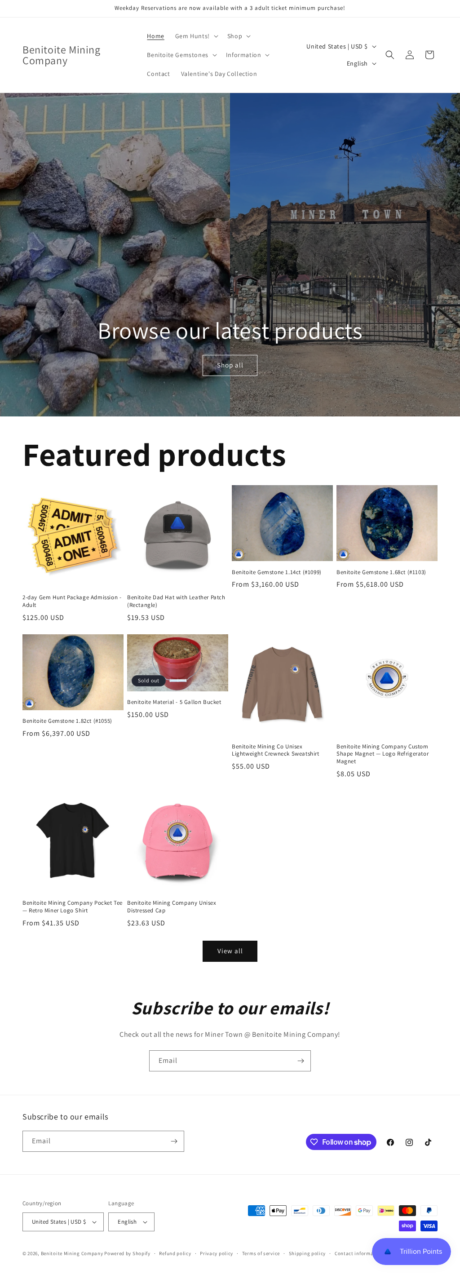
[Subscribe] (300, 1060)
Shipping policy (307, 1253)
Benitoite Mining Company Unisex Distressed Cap (172, 906)
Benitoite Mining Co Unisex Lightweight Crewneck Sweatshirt (275, 750)
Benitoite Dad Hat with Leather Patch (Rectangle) (176, 601)
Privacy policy (216, 1253)
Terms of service (261, 1253)
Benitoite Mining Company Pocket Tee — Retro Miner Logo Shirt (72, 906)
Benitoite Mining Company (72, 1253)
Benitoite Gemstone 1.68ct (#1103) (381, 572)
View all (230, 951)
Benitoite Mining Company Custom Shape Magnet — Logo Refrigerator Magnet (382, 754)
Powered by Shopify (127, 1253)
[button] (196, 36)
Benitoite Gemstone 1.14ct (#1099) (277, 572)
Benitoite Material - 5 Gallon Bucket (174, 702)
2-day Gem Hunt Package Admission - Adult (71, 601)
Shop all (230, 365)
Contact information (359, 1253)
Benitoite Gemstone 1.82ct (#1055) (67, 721)
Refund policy (175, 1253)
